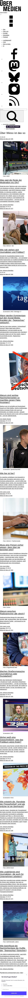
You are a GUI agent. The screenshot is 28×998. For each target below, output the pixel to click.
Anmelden (12, 124)
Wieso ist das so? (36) (6, 274)
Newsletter (6, 35)
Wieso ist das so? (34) (6, 423)
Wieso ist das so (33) (6, 495)
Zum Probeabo (10, 128)
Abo (4, 29)
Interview (2, 206)
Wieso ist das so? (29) (6, 760)
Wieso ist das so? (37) (6, 208)
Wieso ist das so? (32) (6, 570)
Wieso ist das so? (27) (6, 899)
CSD (4, 42)
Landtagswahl (7, 40)
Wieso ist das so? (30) (6, 696)
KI (3, 46)
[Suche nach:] (13, 109)
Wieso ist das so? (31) (6, 630)
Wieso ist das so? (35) (6, 345)
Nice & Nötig (6, 44)
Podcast (5, 37)
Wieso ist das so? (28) (6, 830)
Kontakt (5, 33)
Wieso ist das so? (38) (6, 139)
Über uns (5, 31)
